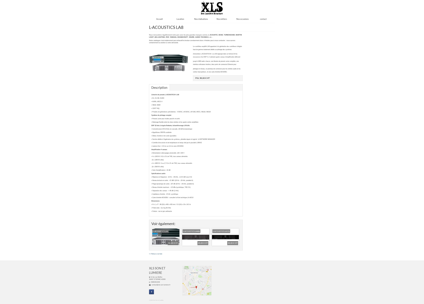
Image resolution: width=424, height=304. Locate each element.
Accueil (159, 19)
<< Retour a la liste (155, 254)
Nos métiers (222, 19)
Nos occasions (242, 19)
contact (263, 19)
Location (180, 19)
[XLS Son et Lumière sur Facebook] (151, 291)
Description (159, 87)
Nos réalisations (201, 19)
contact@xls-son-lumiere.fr (160, 285)
